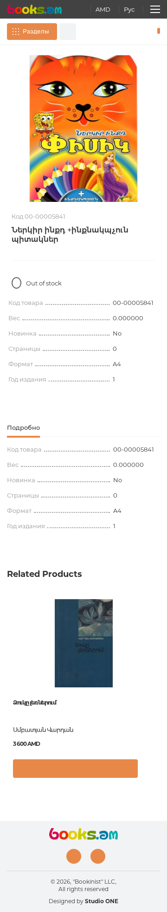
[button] (150, 773)
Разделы (36, 31)
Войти (129, 31)
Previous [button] (11, 666)
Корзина (156, 31)
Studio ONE (101, 901)
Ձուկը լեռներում (34, 702)
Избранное (143, 31)
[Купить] (75, 768)
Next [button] (155, 666)
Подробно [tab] (23, 427)
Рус (129, 9)
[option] (83, 128)
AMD (103, 9)
